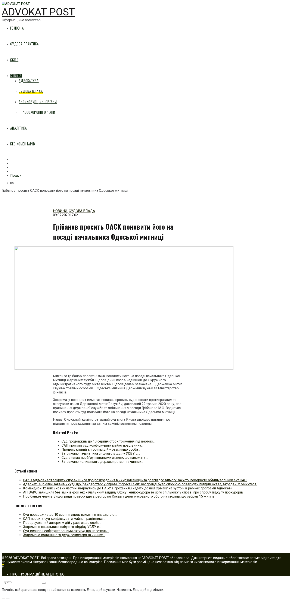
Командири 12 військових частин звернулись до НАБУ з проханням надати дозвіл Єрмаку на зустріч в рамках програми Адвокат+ (127, 488)
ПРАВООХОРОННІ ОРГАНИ (37, 112)
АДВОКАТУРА (29, 80)
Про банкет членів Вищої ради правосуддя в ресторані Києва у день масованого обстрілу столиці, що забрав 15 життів (118, 496)
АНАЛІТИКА (18, 128)
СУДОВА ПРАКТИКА (24, 43)
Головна (17, 28)
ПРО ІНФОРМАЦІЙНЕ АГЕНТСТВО (37, 574)
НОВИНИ (16, 75)
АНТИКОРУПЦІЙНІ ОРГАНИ (38, 101)
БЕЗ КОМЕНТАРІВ (22, 144)
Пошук (15, 175)
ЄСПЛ (14, 59)
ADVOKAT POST (38, 12)
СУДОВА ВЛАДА (31, 91)
